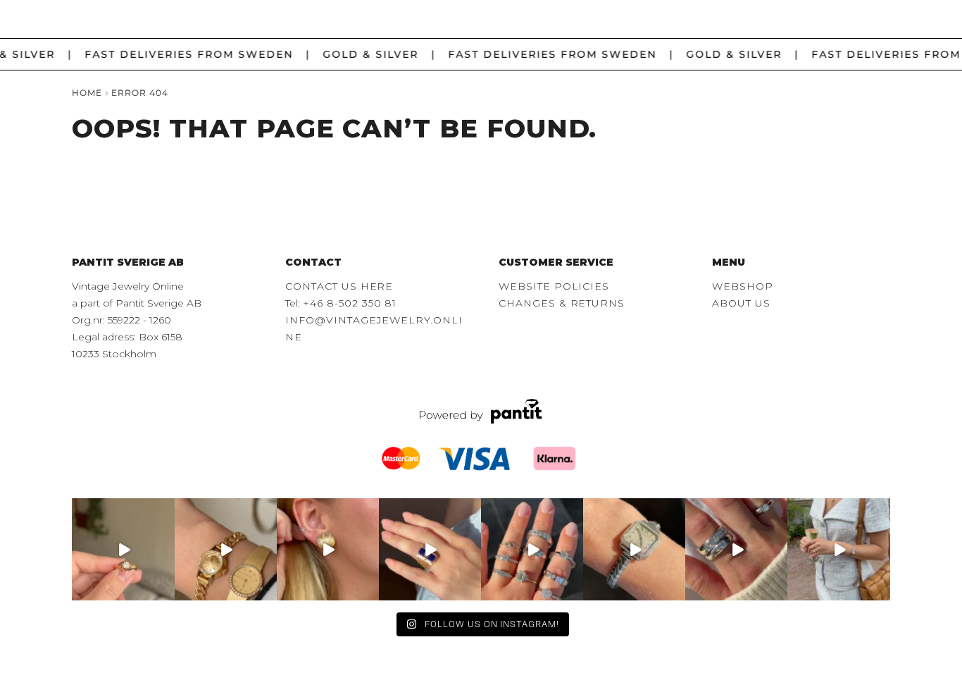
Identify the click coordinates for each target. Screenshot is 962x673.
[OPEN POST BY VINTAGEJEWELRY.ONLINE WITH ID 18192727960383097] (226, 549)
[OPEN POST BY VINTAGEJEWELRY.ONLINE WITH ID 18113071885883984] (634, 549)
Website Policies (554, 286)
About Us (741, 303)
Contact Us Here (339, 286)
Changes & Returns (562, 303)
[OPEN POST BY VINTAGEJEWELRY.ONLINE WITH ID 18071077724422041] (736, 549)
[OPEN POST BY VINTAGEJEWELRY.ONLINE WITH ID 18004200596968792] (532, 549)
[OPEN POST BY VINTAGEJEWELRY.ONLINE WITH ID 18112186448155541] (328, 549)
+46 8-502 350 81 (349, 303)
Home (87, 92)
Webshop (742, 286)
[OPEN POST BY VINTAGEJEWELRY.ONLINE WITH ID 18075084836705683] (838, 549)
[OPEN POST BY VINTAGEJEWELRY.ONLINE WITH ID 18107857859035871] (123, 549)
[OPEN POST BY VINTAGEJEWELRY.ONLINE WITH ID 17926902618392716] (430, 549)
